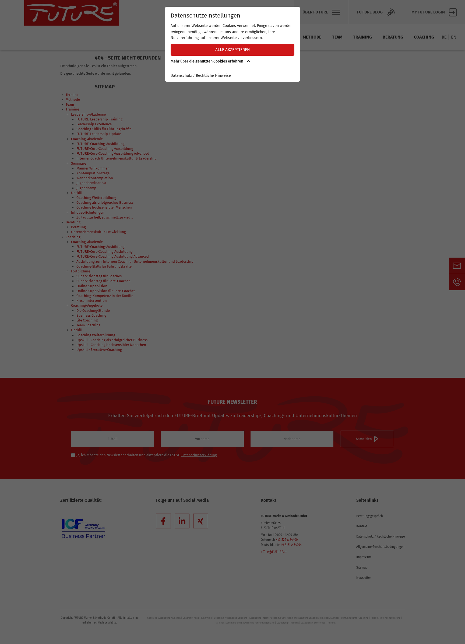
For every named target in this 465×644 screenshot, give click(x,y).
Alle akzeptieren (232, 49)
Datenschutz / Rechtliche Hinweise (201, 75)
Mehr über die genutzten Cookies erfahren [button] (207, 61)
